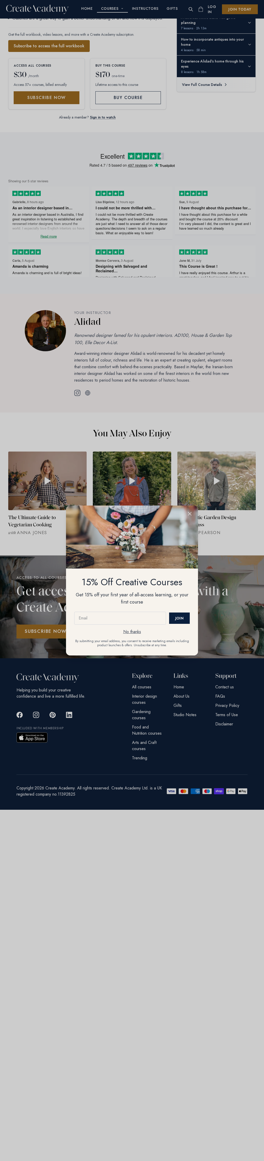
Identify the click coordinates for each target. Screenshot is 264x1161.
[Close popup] (190, 514)
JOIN (179, 618)
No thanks (132, 632)
